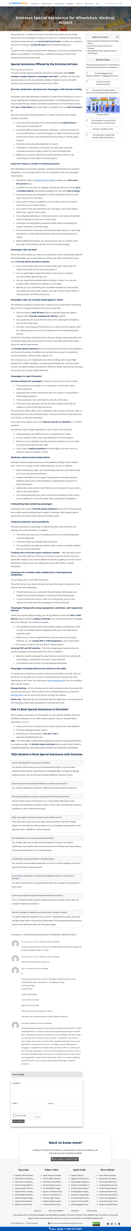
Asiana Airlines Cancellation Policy (27, 1192)
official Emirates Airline (45, 180)
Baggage (70, 4)
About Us (37, 1211)
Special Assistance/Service (48, 28)
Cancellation (34, 4)
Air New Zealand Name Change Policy (112, 1188)
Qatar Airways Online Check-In (26, 1188)
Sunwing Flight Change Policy (81, 1192)
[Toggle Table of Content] (116, 37)
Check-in (79, 4)
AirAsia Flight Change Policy (25, 1195)
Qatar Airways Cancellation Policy (55, 1175)
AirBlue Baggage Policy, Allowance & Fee (85, 1204)
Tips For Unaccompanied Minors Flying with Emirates (105, 93)
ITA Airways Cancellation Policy (54, 1182)
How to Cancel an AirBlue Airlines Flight (85, 1201)
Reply (57, 942)
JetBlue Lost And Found (23, 1204)
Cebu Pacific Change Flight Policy (27, 1179)
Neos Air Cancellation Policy (53, 1195)
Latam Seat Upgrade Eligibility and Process (114, 1195)
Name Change (59, 4)
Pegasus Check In (77, 1175)
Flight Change (46, 4)
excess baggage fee (56, 680)
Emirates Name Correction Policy (103, 123)
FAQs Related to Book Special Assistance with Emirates (102, 52)
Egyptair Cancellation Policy (81, 1179)
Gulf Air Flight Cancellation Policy (55, 1179)
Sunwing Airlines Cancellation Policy (112, 1185)
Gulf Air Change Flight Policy (25, 1185)
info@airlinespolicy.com (94, 1218)
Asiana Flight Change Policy (81, 1182)
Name (15, 1103)
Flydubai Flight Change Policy (53, 1201)
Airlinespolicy (31, 28)
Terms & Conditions (56, 1211)
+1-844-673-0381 (70, 1159)
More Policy (89, 4)
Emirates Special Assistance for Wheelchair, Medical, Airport (107, 67)
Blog (97, 4)
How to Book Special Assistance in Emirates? (99, 47)
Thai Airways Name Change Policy (111, 1182)
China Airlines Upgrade (107, 1175)
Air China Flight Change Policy (54, 1188)
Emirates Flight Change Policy (103, 137)
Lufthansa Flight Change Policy (26, 1198)
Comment (17, 1083)
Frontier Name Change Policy (81, 1188)
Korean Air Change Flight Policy (82, 1195)
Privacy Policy (92, 1211)
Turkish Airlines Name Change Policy (28, 1201)
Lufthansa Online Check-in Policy (55, 1204)
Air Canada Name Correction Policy (83, 1198)
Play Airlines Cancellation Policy (110, 1179)
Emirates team (17, 695)
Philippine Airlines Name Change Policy (29, 1175)
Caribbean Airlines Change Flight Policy (113, 1192)
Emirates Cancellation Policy (103, 129)
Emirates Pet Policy (103, 84)
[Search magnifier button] (120, 3)
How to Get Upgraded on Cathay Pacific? (114, 1198)
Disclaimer (75, 1211)
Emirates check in (103, 114)
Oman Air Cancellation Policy (81, 1185)
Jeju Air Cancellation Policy (52, 1192)
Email (51, 1103)
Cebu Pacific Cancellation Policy (26, 1182)
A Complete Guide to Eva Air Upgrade (112, 1201)
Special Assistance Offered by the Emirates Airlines (103, 42)
